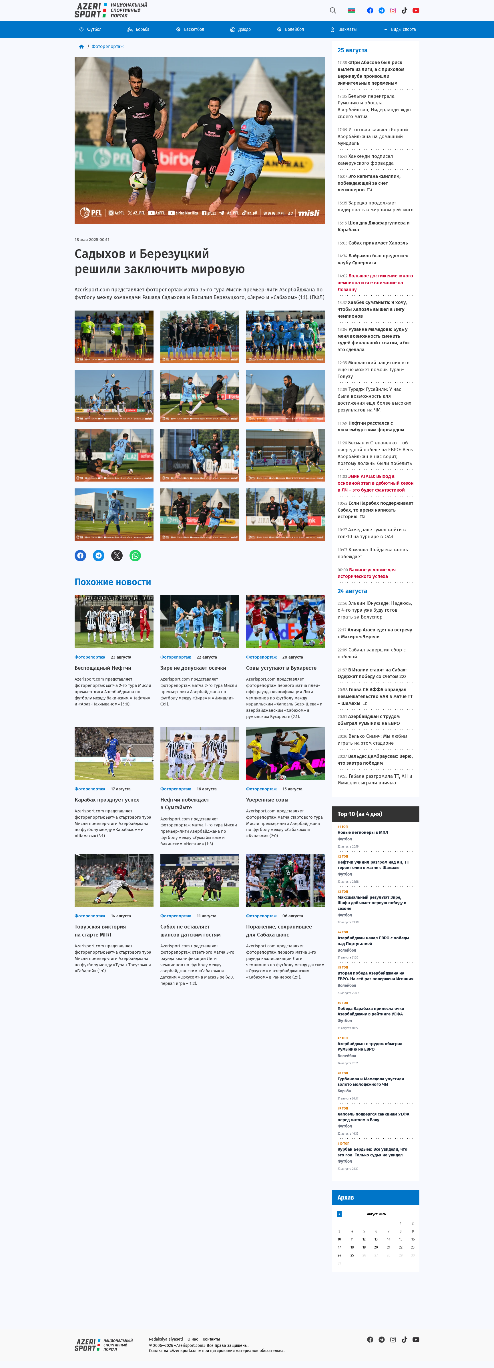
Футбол (94, 29)
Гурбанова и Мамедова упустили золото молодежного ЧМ (371, 1081)
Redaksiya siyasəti (166, 1339)
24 (339, 1255)
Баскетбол (194, 29)
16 (413, 1239)
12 (364, 1239)
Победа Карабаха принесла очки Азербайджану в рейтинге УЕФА (371, 1011)
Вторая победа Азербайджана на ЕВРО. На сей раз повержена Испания (375, 976)
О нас (193, 1339)
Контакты (211, 1339)
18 (352, 1247)
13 (376, 1239)
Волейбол (294, 29)
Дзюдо (244, 29)
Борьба (143, 29)
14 (388, 1239)
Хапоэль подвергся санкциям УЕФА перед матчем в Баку (373, 1117)
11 (352, 1239)
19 (364, 1247)
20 (376, 1247)
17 (339, 1247)
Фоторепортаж (108, 46)
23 (413, 1247)
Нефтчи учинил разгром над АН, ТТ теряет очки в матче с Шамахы (373, 865)
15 (400, 1239)
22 (401, 1247)
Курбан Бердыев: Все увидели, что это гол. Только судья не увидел (372, 1152)
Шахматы (347, 29)
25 (352, 1255)
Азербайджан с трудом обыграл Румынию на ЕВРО (370, 1046)
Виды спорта (403, 29)
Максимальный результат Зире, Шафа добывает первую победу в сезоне (372, 903)
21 (388, 1247)
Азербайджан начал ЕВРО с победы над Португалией (373, 940)
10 (339, 1239)
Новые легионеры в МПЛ (363, 832)
